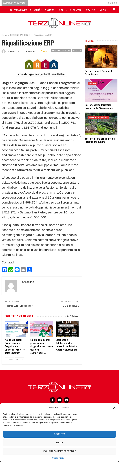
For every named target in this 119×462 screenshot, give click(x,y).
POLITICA (90, 9)
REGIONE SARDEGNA (61, 51)
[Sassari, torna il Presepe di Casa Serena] (101, 56)
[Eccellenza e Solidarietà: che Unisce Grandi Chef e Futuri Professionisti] (67, 329)
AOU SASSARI (41, 325)
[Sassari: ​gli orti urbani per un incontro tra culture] (101, 124)
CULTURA (49, 9)
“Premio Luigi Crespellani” (19, 306)
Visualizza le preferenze (59, 451)
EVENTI (92, 83)
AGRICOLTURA (66, 325)
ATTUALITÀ (35, 9)
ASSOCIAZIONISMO (17, 325)
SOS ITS (63, 9)
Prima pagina (20, 9)
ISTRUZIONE (75, 9)
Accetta (59, 434)
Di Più (103, 9)
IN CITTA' (93, 50)
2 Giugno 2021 (71, 306)
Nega (59, 442)
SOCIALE (77, 51)
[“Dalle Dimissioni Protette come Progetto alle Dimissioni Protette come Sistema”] (16, 329)
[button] (114, 407)
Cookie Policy (58, 458)
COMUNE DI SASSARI (98, 117)
